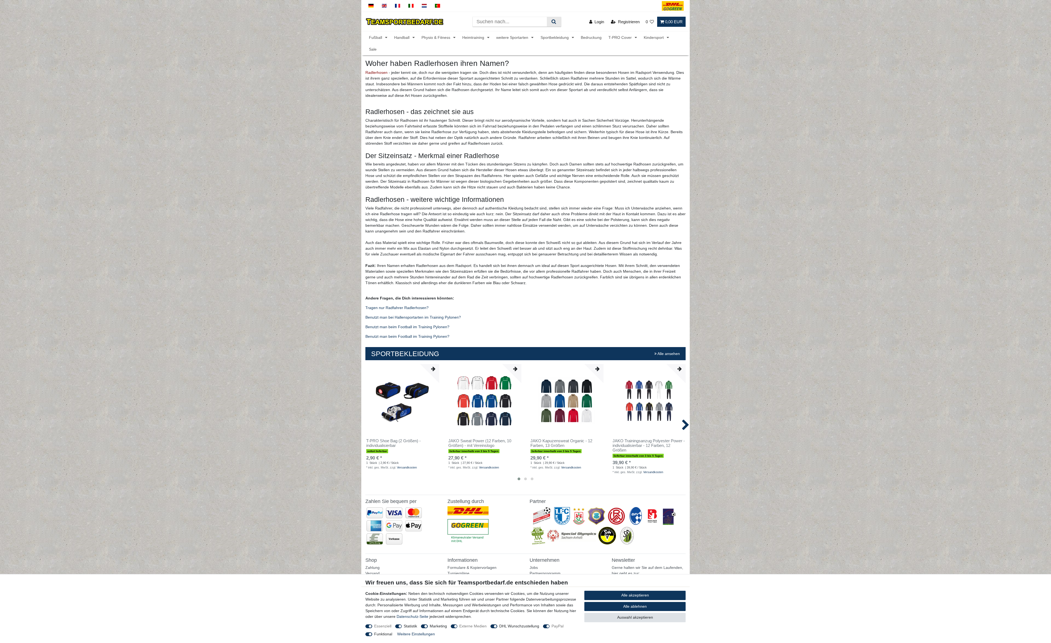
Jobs (534, 567)
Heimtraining (473, 37)
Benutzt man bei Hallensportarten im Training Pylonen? (413, 317)
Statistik (410, 626)
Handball (402, 37)
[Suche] (554, 22)
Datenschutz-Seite (412, 616)
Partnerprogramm (545, 573)
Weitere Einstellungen (416, 634)
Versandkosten (407, 467)
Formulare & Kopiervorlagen (471, 567)
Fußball (376, 37)
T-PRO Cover (620, 37)
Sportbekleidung (555, 37)
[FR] (397, 6)
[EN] (384, 6)
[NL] (424, 6)
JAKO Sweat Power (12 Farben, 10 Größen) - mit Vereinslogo (479, 443)
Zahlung (372, 567)
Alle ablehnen (635, 606)
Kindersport (654, 37)
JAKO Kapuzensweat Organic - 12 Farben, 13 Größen (561, 443)
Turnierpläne (458, 573)
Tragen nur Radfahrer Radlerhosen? (397, 308)
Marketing (438, 626)
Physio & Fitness (436, 37)
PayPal (558, 626)
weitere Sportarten (512, 37)
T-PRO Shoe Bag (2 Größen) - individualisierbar (393, 443)
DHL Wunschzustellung (519, 626)
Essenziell (382, 626)
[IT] (411, 6)
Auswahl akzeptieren (635, 617)
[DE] (371, 6)
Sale (373, 49)
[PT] (437, 6)
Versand (372, 573)
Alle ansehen (668, 353)
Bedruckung (591, 37)
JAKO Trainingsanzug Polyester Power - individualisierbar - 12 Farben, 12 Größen (649, 445)
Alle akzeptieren (635, 595)
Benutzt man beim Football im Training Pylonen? (407, 327)
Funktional (383, 634)
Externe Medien (473, 626)
